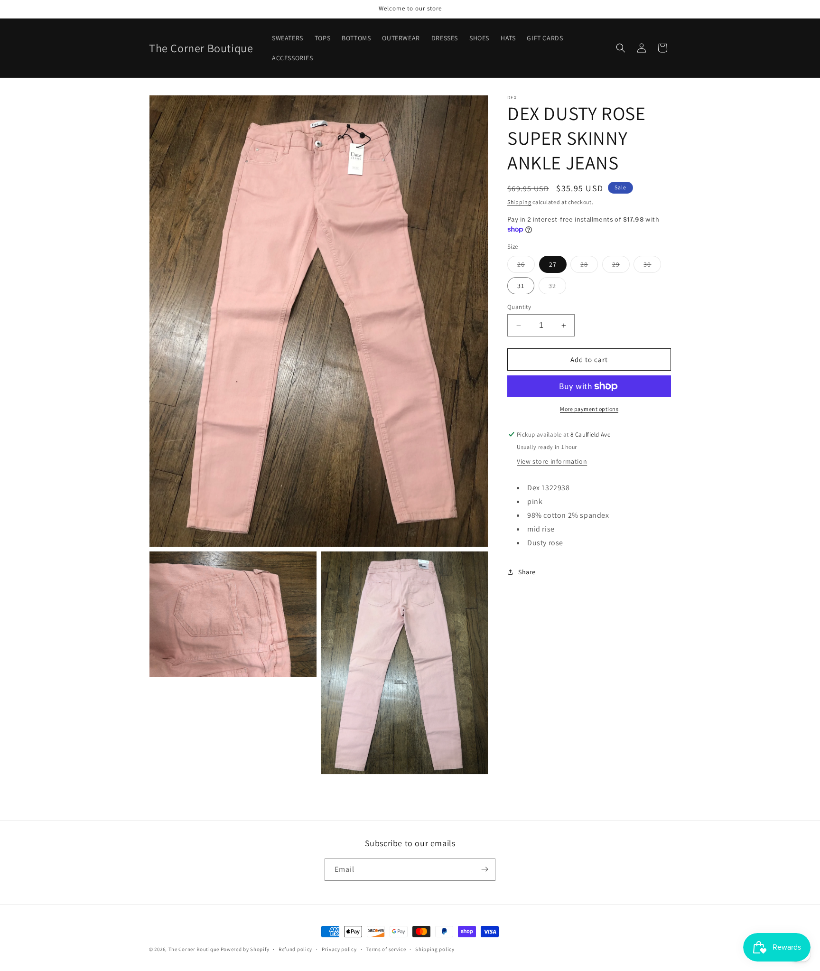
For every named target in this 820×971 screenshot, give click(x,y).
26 (526, 266)
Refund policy (295, 949)
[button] (620, 47)
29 (621, 266)
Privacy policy (339, 949)
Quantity (519, 307)
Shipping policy (435, 949)
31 (520, 285)
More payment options (589, 408)
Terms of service (386, 949)
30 (652, 266)
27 (553, 264)
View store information (552, 461)
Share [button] (527, 572)
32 (557, 287)
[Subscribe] (484, 869)
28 (589, 266)
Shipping (519, 201)
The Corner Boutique (193, 949)
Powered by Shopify (245, 949)
